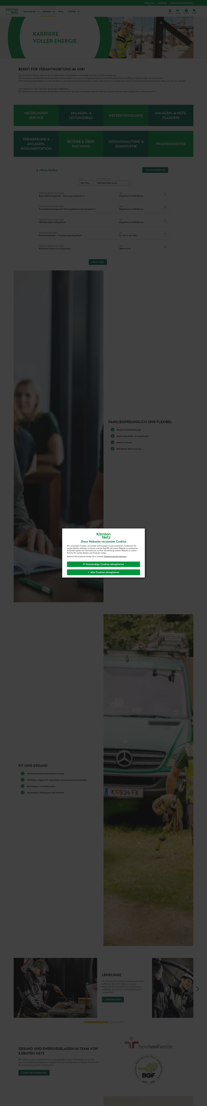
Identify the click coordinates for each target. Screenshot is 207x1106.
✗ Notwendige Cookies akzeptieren (103, 564)
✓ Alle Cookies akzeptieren (103, 572)
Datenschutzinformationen (115, 556)
